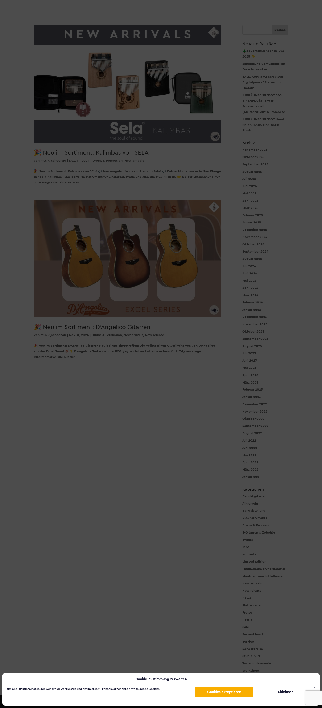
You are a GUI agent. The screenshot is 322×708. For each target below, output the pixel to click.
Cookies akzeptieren (224, 692)
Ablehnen (285, 692)
